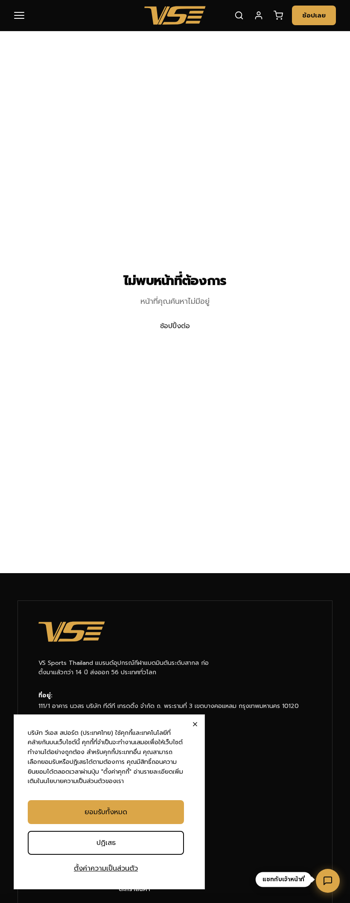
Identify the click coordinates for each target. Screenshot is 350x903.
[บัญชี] (258, 15)
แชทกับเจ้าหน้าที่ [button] (283, 879)
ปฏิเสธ (106, 843)
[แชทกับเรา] (328, 881)
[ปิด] (195, 724)
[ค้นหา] (239, 15)
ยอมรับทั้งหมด (106, 812)
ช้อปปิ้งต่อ (175, 326)
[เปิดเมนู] (24, 15)
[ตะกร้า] (278, 15)
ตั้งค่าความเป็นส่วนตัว (106, 868)
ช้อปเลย (314, 15)
